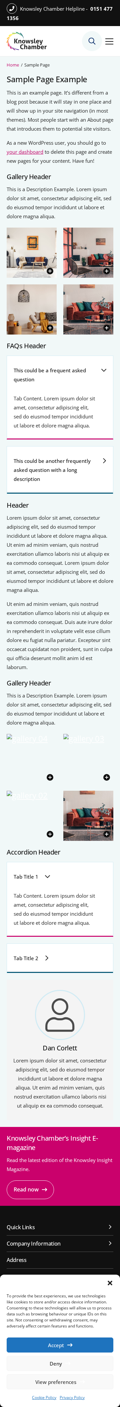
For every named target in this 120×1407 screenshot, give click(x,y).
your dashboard (25, 151)
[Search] (92, 41)
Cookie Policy (44, 1397)
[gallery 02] (32, 816)
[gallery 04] (32, 759)
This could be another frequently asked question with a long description (52, 470)
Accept (56, 1345)
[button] (110, 1283)
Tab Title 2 (26, 958)
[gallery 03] (88, 759)
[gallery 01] (88, 309)
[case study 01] (32, 309)
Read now (26, 1189)
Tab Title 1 (26, 876)
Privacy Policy (72, 1397)
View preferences (55, 1382)
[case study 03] (32, 253)
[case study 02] (88, 253)
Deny (56, 1363)
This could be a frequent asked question (50, 375)
